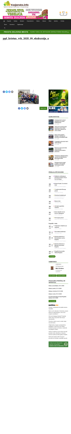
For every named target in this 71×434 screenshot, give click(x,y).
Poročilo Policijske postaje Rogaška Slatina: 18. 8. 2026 (57, 297)
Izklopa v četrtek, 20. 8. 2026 (56, 291)
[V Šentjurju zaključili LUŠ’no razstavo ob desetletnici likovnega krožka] (51, 157)
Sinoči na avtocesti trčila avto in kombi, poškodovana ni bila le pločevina (61, 149)
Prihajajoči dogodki (56, 172)
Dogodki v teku (53, 223)
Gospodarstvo (30, 21)
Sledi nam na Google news (9, 92)
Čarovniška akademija (60, 231)
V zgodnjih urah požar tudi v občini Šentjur (61, 142)
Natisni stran (43, 108)
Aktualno (22, 21)
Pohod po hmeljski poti (60, 195)
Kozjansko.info (4, 21)
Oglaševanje (20, 24)
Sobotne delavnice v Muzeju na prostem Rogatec (60, 245)
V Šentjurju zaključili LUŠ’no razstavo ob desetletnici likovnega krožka (61, 157)
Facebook (4, 92)
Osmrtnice (12, 24)
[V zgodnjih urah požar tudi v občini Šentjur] (51, 143)
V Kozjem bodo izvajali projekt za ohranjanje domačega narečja (60, 164)
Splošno (56, 21)
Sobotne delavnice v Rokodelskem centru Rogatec (60, 238)
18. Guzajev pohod (59, 217)
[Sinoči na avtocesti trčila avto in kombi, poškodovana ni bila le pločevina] (51, 149)
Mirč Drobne (60, 268)
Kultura (38, 21)
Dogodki (9, 21)
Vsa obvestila (52, 301)
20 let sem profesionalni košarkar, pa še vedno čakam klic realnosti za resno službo (61, 128)
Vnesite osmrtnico (61, 275)
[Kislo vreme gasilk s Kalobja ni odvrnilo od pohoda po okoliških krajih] (51, 136)
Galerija (15, 21)
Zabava (44, 21)
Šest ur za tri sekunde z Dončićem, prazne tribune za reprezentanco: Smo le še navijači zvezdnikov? (58, 312)
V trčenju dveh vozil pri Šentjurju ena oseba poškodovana (60, 121)
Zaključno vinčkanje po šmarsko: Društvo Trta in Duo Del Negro (61, 178)
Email (12, 92)
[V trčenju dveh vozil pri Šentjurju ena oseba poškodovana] (51, 121)
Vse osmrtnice (52, 275)
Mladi (50, 21)
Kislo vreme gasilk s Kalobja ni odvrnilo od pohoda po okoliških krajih (61, 136)
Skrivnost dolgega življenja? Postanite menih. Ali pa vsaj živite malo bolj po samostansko (57, 318)
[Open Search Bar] (5, 28)
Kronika (62, 21)
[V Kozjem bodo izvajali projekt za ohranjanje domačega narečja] (51, 164)
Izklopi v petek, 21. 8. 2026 (55, 288)
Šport (5, 24)
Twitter (7, 92)
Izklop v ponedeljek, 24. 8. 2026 (56, 285)
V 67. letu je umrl (59, 266)
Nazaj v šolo (57, 201)
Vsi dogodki (52, 256)
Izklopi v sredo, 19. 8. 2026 (55, 294)
